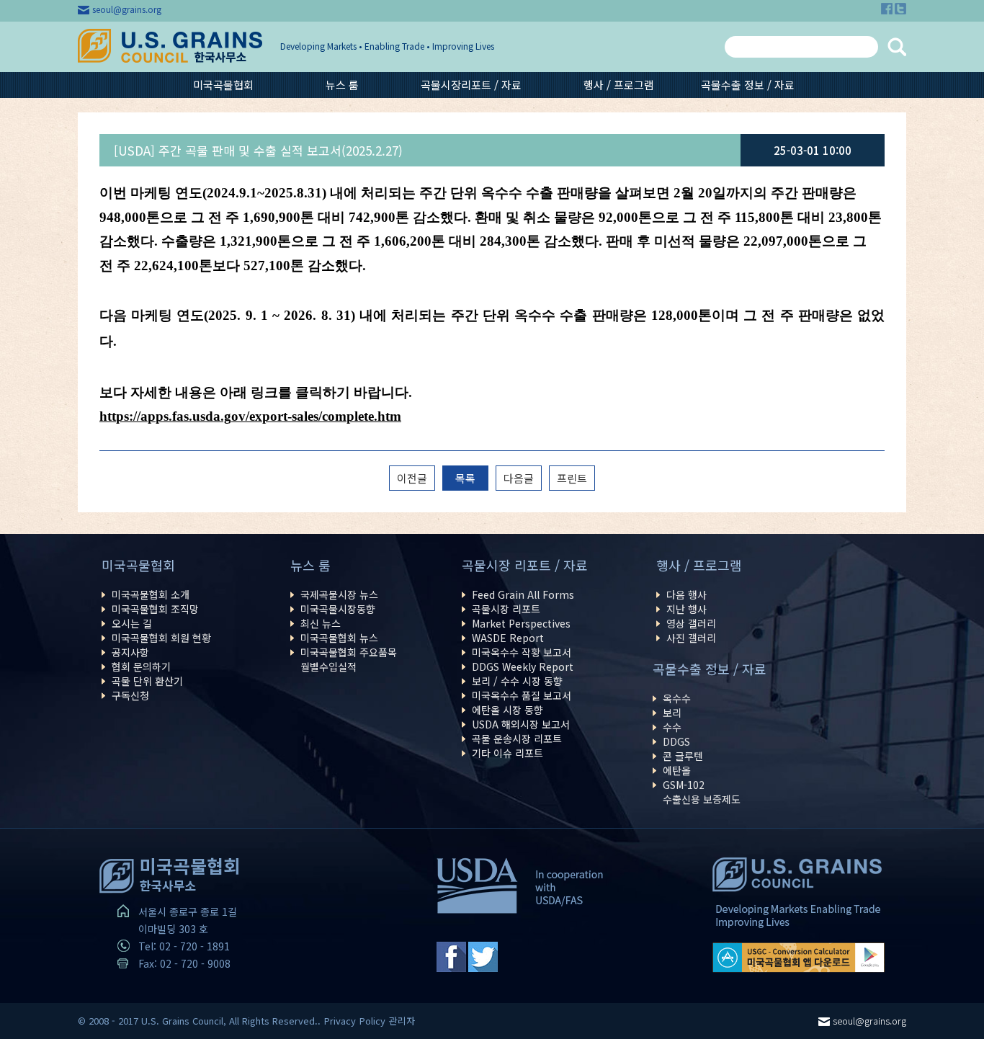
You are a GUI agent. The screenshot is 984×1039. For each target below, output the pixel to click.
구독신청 (130, 695)
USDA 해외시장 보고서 (521, 724)
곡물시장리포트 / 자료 (471, 84)
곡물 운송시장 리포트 (517, 738)
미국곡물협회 (223, 84)
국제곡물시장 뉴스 (339, 594)
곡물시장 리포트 (506, 609)
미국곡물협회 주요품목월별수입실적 (348, 659)
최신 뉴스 (320, 623)
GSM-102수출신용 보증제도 (702, 791)
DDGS (676, 741)
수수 (672, 727)
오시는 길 (132, 623)
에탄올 (677, 770)
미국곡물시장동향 (337, 609)
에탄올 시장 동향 (507, 710)
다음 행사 (686, 594)
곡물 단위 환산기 (147, 681)
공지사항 (130, 652)
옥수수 (677, 698)
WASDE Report (508, 637)
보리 (672, 712)
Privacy (340, 1020)
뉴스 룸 (342, 84)
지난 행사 (686, 609)
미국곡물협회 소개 (150, 594)
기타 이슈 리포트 (507, 753)
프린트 (572, 478)
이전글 (412, 478)
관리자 (402, 1020)
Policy (372, 1020)
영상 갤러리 (691, 623)
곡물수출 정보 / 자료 (748, 84)
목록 (465, 478)
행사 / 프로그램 (618, 84)
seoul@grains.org (126, 9)
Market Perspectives (521, 623)
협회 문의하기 (141, 666)
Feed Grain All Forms (523, 594)
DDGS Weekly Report (522, 666)
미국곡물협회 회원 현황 (161, 637)
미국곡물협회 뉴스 (339, 637)
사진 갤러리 (691, 637)
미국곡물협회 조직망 (155, 609)
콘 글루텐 (683, 756)
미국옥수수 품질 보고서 (521, 695)
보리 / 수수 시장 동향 (517, 681)
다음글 (519, 478)
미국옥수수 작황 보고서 (521, 652)
